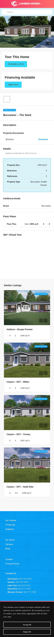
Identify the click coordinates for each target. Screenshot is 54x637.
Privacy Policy (12, 564)
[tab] (27, 224)
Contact (9, 559)
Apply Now (13, 84)
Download (43, 139)
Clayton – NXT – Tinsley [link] (18, 434)
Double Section (9, 110)
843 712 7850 (30, 592)
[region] (27, 619)
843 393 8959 (25, 579)
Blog (8, 549)
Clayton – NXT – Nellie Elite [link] (20, 487)
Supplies (10, 529)
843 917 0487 (24, 589)
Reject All (27, 632)
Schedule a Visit (16, 64)
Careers (9, 544)
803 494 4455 (22, 582)
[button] (27, 32)
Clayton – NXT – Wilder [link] (18, 382)
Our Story (10, 540)
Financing (10, 525)
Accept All (27, 625)
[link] (27, 307)
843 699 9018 (24, 585)
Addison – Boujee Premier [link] (20, 329)
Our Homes (11, 520)
